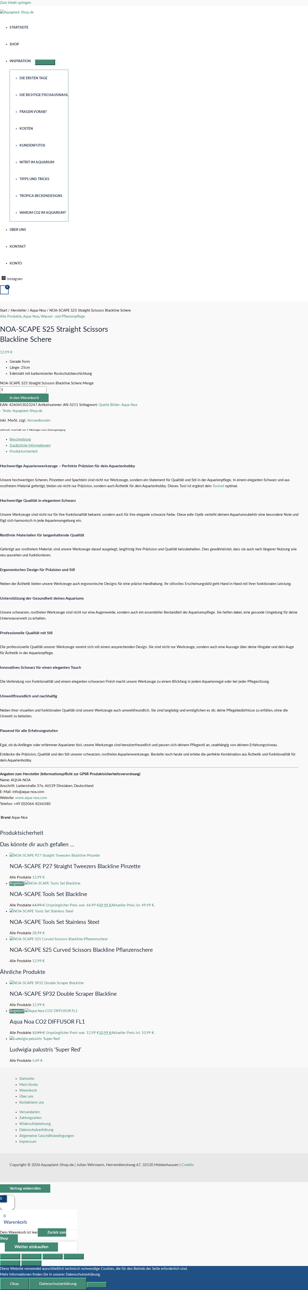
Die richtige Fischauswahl (43, 95)
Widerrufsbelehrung (35, 1124)
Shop (14, 44)
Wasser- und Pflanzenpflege (63, 316)
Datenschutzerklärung (36, 1130)
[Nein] (97, 1285)
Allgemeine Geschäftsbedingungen (46, 1136)
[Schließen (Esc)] (74, 1256)
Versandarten (29, 1112)
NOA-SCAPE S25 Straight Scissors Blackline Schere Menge (47, 383)
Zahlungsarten (30, 1118)
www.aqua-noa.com (31, 798)
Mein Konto (28, 1085)
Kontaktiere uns (31, 1102)
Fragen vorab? (33, 112)
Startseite (19, 27)
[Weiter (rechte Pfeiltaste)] (31, 1263)
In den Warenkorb (24, 398)
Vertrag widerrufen (25, 1188)
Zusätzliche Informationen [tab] (30, 445)
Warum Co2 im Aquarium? (42, 213)
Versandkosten (38, 420)
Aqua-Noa (38, 310)
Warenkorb (28, 1090)
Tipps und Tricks (34, 179)
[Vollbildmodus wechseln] (31, 1256)
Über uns (18, 230)
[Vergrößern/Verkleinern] (10, 1256)
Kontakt (18, 246)
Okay (14, 1284)
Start (3, 310)
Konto (16, 263)
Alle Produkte (11, 316)
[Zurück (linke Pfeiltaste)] (10, 1263)
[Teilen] (52, 1256)
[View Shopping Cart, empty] (4, 289)
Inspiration (20, 61)
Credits (187, 1165)
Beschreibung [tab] (20, 439)
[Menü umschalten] (45, 62)
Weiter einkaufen (31, 1247)
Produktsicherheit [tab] (24, 451)
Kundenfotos (32, 145)
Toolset (218, 486)
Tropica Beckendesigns (40, 196)
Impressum (27, 1141)
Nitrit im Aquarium (36, 162)
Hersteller (18, 310)
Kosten (26, 128)
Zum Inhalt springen (15, 3)
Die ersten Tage (33, 78)
